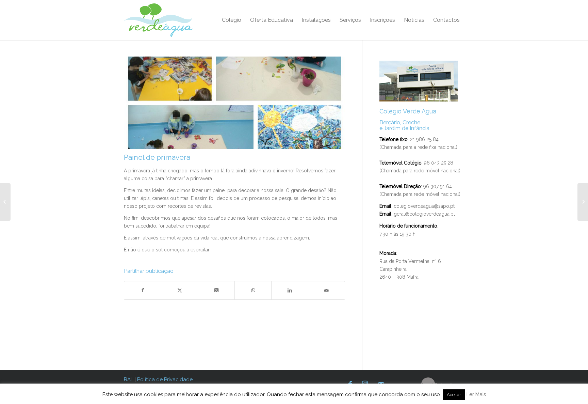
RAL (128, 379)
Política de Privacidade (165, 379)
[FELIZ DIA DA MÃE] (582, 202)
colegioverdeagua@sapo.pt (424, 206)
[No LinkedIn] (290, 290)
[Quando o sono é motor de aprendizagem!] (5, 202)
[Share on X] (216, 290)
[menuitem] (231, 20)
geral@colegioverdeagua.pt (424, 214)
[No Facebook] (142, 290)
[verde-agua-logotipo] (158, 20)
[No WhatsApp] (253, 290)
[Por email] (326, 290)
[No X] (179, 290)
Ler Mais (476, 394)
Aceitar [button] (454, 394)
